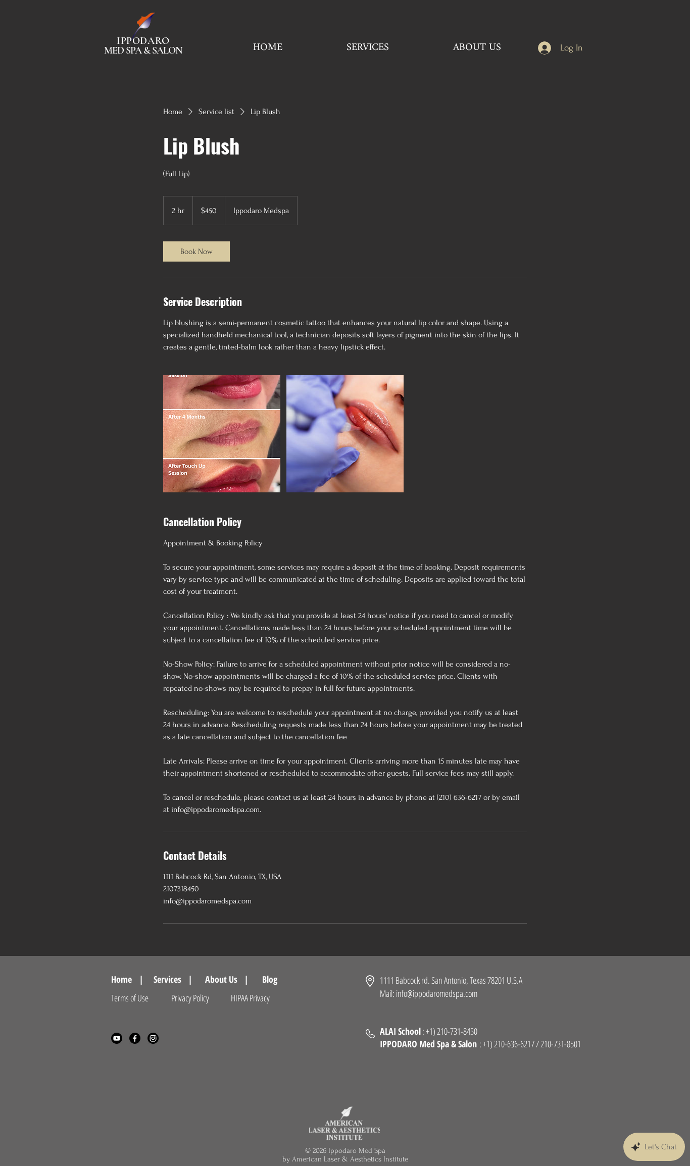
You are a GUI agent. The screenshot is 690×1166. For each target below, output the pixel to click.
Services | (173, 979)
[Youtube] (116, 1038)
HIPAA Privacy (250, 998)
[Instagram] (153, 1038)
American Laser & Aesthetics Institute (350, 1159)
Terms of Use (130, 998)
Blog (274, 979)
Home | (127, 979)
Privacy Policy (190, 998)
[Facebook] (134, 1038)
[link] (196, 251)
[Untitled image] (221, 433)
